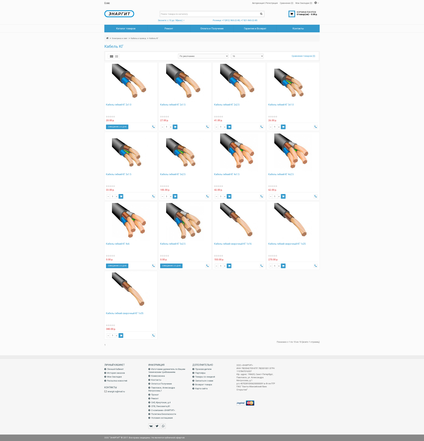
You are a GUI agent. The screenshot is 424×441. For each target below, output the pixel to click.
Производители (203, 369)
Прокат (155, 394)
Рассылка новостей (117, 380)
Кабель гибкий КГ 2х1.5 (173, 104)
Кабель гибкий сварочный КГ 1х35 (124, 313)
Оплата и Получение (161, 383)
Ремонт (155, 398)
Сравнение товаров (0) (303, 56)
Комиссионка (158, 376)
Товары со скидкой (205, 376)
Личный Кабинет (115, 369)
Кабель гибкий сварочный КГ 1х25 (287, 243)
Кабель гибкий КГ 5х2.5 (173, 243)
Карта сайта (201, 388)
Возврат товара (203, 384)
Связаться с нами (204, 380)
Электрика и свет (119, 38)
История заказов (116, 373)
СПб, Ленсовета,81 (160, 406)
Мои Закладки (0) (303, 3)
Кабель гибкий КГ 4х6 (118, 243)
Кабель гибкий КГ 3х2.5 (173, 174)
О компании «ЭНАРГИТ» (163, 410)
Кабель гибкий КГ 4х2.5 (281, 174)
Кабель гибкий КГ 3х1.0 (281, 104)
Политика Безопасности (163, 414)
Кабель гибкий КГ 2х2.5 (226, 104)
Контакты (156, 380)
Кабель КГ (153, 38)
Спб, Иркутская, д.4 (160, 402)
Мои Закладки (114, 376)
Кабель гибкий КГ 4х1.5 (226, 174)
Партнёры (200, 373)
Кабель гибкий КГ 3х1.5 (118, 174)
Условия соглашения (162, 418)
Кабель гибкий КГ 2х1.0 (118, 104)
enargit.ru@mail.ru (116, 391)
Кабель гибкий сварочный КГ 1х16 (233, 243)
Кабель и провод (138, 38)
